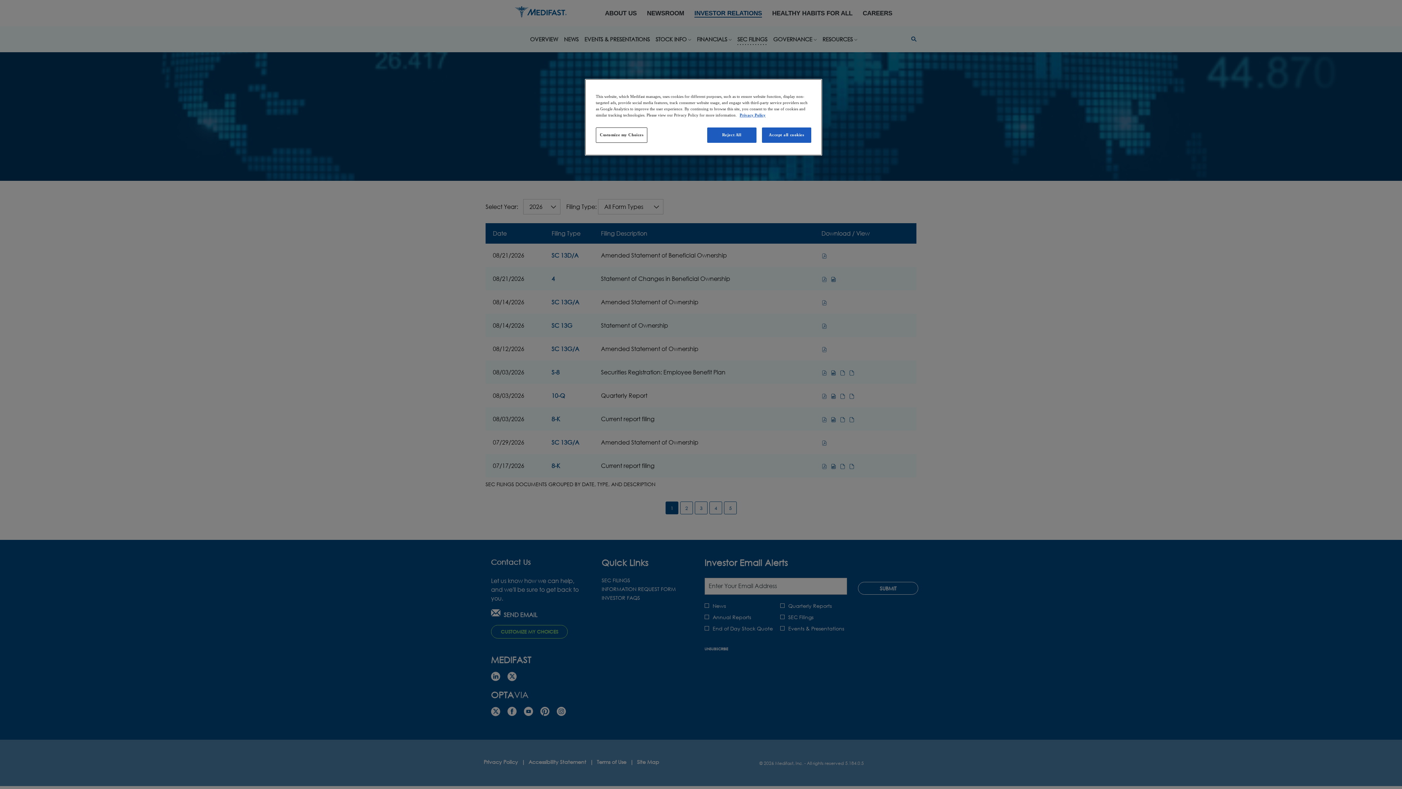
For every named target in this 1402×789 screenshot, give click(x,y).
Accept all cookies (786, 135)
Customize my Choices (621, 135)
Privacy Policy (753, 115)
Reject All (732, 135)
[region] (703, 117)
